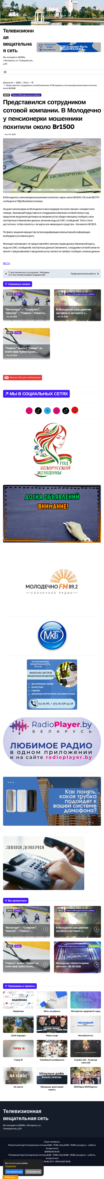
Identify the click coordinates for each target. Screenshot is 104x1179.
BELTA (6, 95)
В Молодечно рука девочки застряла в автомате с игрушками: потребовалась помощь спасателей (73, 315)
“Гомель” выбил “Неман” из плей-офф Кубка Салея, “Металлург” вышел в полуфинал (23, 353)
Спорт (17, 294)
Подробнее (10, 1166)
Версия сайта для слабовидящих (25, 377)
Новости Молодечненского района (26, 95)
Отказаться (33, 1171)
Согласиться (14, 1171)
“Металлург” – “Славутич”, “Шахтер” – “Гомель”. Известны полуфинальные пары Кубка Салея (26, 315)
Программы (94, 946)
